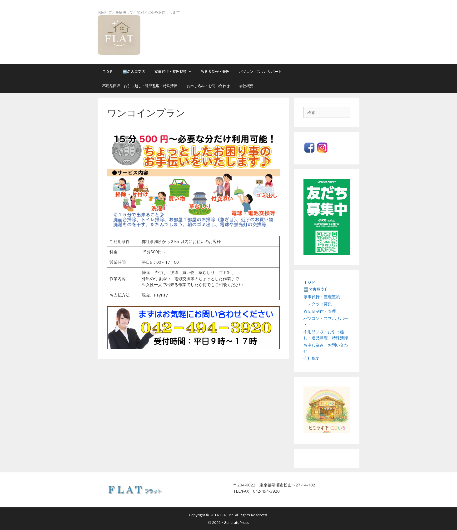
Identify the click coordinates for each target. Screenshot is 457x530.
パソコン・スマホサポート (260, 71)
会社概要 (246, 85)
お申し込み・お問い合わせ (208, 85)
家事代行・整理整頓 (170, 71)
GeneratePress (236, 522)
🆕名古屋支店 (134, 71)
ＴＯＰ (107, 71)
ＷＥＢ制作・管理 (215, 71)
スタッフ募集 (320, 304)
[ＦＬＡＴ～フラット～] (119, 34)
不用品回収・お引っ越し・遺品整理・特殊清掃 (139, 85)
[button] (191, 71)
